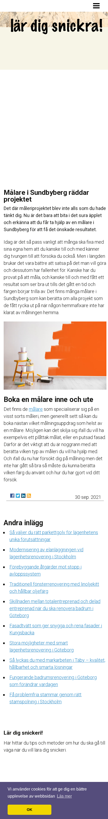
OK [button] (29, 810)
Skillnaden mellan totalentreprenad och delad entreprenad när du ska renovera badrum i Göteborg (54, 608)
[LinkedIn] (23, 496)
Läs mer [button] (64, 796)
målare (36, 409)
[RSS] (29, 496)
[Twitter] (18, 496)
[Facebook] (12, 496)
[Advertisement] (54, 126)
